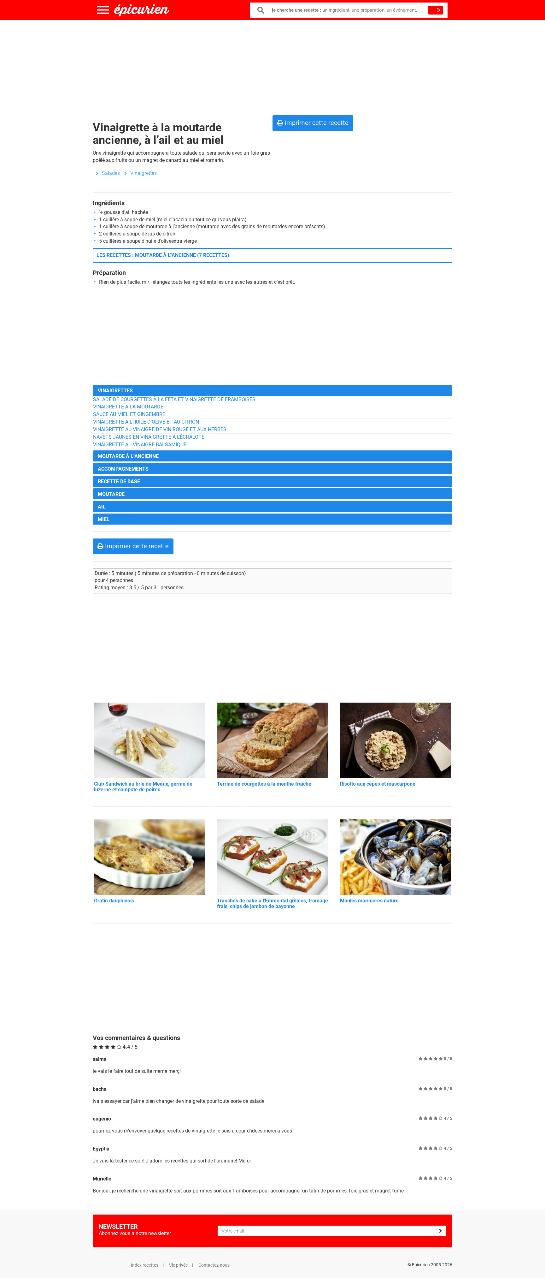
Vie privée (178, 1265)
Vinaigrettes (143, 173)
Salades (111, 173)
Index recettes (144, 1265)
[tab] (272, 390)
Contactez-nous (214, 1265)
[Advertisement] (272, 66)
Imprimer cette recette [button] (316, 123)
